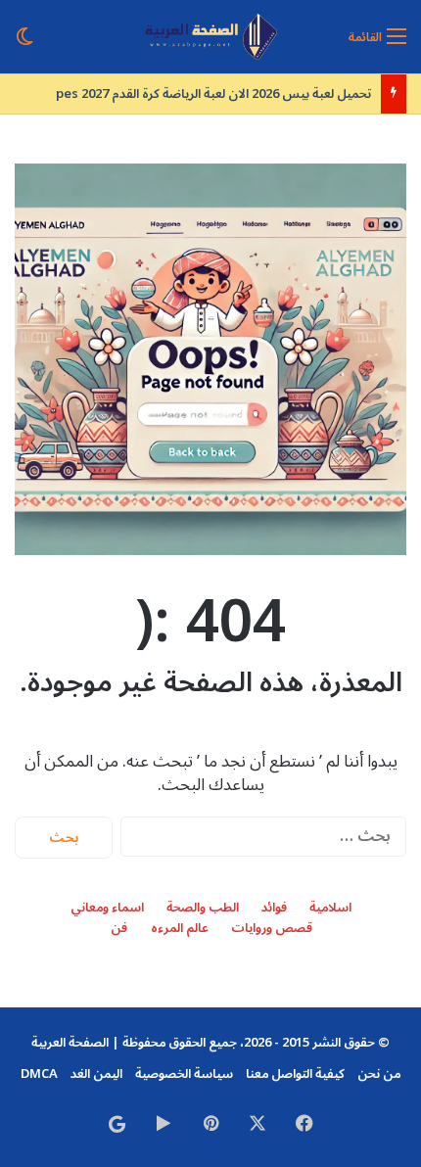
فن (119, 928)
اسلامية (330, 908)
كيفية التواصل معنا (295, 1074)
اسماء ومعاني (107, 908)
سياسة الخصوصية (184, 1074)
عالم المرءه (180, 928)
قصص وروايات (271, 928)
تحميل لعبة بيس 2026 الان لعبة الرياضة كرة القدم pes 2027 (213, 94)
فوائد (274, 908)
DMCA (39, 1074)
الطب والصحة (202, 908)
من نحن (378, 1074)
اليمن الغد (96, 1074)
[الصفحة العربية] (211, 37)
